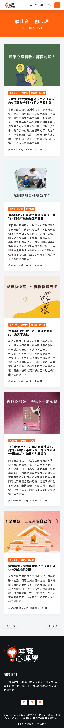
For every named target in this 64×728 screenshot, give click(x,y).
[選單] (57, 5)
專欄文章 (13, 93)
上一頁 (12, 626)
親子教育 (30, 209)
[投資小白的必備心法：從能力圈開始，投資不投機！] (32, 297)
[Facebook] (24, 702)
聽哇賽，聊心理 (38, 93)
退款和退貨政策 (26, 724)
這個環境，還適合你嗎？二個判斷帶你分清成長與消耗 (32, 567)
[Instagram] (32, 702)
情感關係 (13, 440)
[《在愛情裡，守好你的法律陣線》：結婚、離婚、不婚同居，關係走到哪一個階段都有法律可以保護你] (32, 413)
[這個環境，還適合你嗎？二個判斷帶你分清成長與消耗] (32, 532)
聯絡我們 (42, 724)
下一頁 (52, 626)
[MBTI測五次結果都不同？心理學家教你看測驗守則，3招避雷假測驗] (32, 65)
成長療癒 (13, 560)
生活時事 (24, 93)
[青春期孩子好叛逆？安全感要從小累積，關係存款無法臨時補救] (32, 181)
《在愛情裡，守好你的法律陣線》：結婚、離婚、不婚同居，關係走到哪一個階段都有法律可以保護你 (32, 450)
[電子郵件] (40, 702)
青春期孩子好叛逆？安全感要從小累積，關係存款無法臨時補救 (32, 216)
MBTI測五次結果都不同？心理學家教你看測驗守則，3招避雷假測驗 (31, 100)
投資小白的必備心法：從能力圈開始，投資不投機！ (30, 332)
